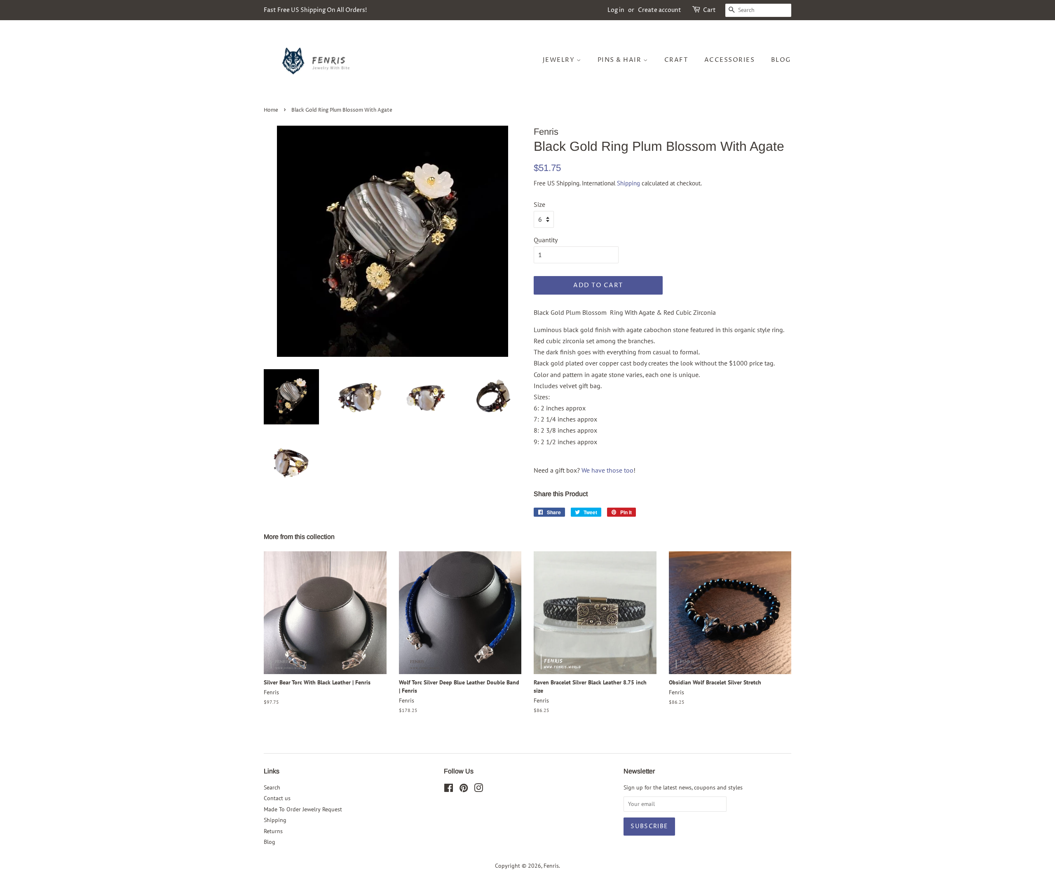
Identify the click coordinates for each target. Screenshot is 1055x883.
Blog (781, 60)
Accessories (729, 60)
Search (272, 787)
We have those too (607, 470)
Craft (676, 60)
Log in (615, 10)
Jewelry (560, 60)
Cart (709, 10)
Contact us (277, 798)
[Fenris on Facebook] (448, 789)
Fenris (551, 865)
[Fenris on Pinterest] (463, 789)
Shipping (628, 183)
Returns (273, 831)
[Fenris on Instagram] (478, 789)
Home (271, 110)
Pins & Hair (620, 60)
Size (539, 204)
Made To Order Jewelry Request (303, 809)
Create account (659, 10)
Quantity (546, 240)
